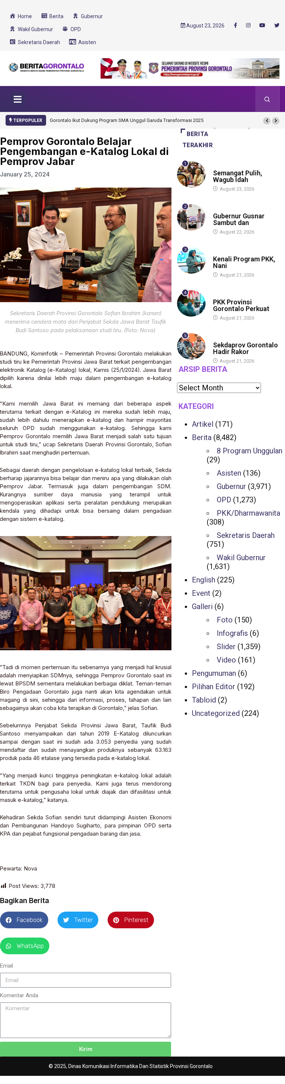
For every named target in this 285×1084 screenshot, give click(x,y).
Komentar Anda (19, 995)
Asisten (229, 473)
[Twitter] (276, 25)
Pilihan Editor (213, 686)
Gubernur (231, 486)
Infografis (232, 633)
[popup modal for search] (267, 99)
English (203, 579)
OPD (224, 499)
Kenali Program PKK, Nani (244, 262)
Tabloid (204, 699)
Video (226, 659)
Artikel (202, 424)
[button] (267, 121)
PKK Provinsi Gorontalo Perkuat (241, 305)
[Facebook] (235, 25)
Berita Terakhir (198, 139)
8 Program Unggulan (249, 450)
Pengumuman (214, 673)
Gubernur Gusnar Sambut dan (239, 219)
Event (201, 593)
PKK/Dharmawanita (248, 513)
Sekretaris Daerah (246, 535)
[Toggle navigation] (17, 99)
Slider (226, 646)
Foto (225, 619)
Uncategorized (216, 713)
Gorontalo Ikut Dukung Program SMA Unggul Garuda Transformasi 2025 (126, 120)
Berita (220, 165)
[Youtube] (262, 25)
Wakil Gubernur (241, 557)
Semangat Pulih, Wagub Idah (237, 176)
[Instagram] (248, 25)
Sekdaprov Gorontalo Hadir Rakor (245, 348)
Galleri (202, 606)
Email (6, 965)
